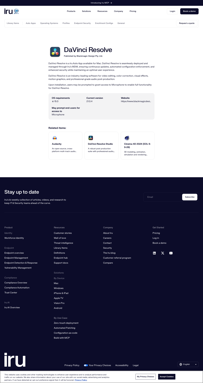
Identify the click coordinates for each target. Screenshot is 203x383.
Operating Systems (49, 23)
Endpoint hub (61, 258)
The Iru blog (109, 253)
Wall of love (60, 238)
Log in (156, 238)
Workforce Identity (14, 238)
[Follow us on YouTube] (171, 253)
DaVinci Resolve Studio (100, 144)
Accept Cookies (167, 376)
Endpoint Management (16, 258)
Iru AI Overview (12, 307)
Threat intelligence (63, 243)
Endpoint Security (82, 23)
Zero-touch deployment (66, 323)
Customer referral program (117, 258)
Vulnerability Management (17, 267)
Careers (107, 238)
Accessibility (121, 365)
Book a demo (189, 11)
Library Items (13, 23)
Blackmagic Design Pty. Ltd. (90, 56)
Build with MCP (62, 338)
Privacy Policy (71, 365)
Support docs (61, 262)
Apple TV (58, 298)
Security (107, 248)
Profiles (66, 23)
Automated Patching (64, 328)
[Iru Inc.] (14, 360)
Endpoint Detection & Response (20, 262)
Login (172, 11)
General (121, 23)
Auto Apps (31, 23)
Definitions (59, 253)
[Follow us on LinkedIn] (154, 253)
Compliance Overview (15, 282)
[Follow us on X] (163, 253)
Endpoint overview (14, 253)
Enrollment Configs (104, 23)
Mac (56, 283)
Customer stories (63, 233)
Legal (136, 365)
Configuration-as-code (65, 333)
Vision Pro (59, 303)
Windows (58, 288)
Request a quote (186, 23)
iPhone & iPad (61, 293)
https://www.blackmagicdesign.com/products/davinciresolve (136, 101)
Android (58, 308)
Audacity (56, 144)
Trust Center (10, 292)
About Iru (108, 233)
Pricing (133, 11)
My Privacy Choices (145, 376)
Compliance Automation (16, 287)
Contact (107, 243)
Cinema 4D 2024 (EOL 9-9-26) (137, 146)
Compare (108, 262)
